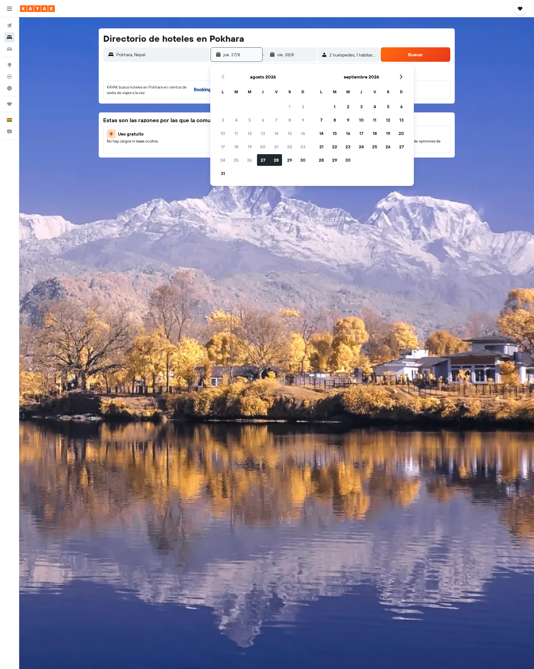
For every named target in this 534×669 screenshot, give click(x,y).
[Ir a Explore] (9, 64)
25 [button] (236, 160)
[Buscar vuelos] (9, 25)
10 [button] (223, 133)
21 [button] (276, 146)
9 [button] (303, 120)
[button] (9, 9)
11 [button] (236, 133)
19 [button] (250, 146)
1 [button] (289, 106)
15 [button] (290, 133)
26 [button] (249, 160)
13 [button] (263, 133)
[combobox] (161, 54)
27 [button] (263, 160)
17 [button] (223, 146)
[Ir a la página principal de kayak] (37, 8)
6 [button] (263, 120)
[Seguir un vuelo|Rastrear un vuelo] (9, 76)
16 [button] (303, 133)
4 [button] (236, 120)
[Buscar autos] (9, 49)
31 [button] (223, 173)
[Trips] (9, 104)
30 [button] (303, 160)
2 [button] (303, 106)
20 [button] (263, 146)
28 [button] (276, 160)
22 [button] (289, 146)
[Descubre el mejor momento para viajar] (9, 88)
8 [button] (289, 120)
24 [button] (222, 160)
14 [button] (276, 133)
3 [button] (223, 120)
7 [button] (276, 120)
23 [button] (302, 146)
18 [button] (236, 146)
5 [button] (249, 120)
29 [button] (289, 160)
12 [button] (250, 133)
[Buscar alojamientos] (9, 37)
